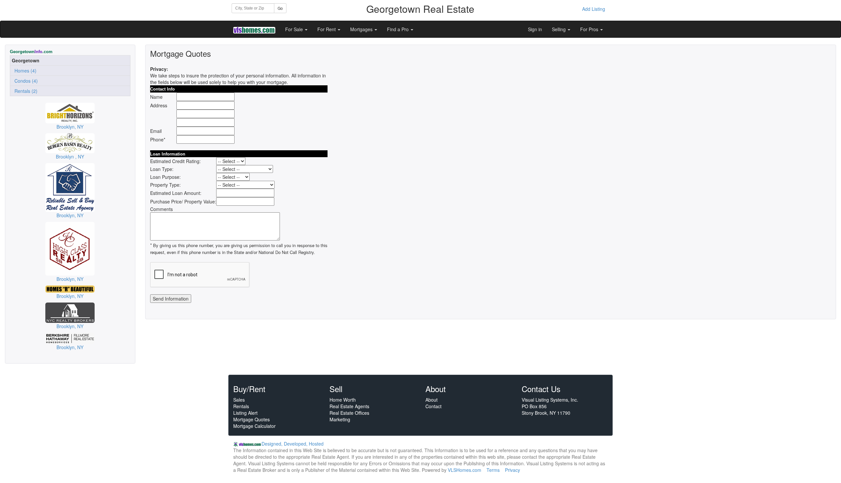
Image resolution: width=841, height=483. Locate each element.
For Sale (294, 29)
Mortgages (362, 29)
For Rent (327, 29)
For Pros (590, 29)
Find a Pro (398, 29)
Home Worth (343, 399)
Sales (239, 399)
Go (280, 8)
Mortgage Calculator (254, 426)
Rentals (241, 406)
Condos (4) (25, 80)
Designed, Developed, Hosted (292, 443)
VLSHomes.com (464, 470)
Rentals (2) (24, 91)
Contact (433, 406)
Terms (493, 470)
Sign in (535, 29)
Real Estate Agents (349, 406)
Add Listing (593, 9)
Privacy (512, 470)
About (431, 399)
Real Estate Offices (349, 413)
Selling (559, 29)
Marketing (340, 419)
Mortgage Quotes (251, 419)
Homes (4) (24, 70)
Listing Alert (245, 413)
